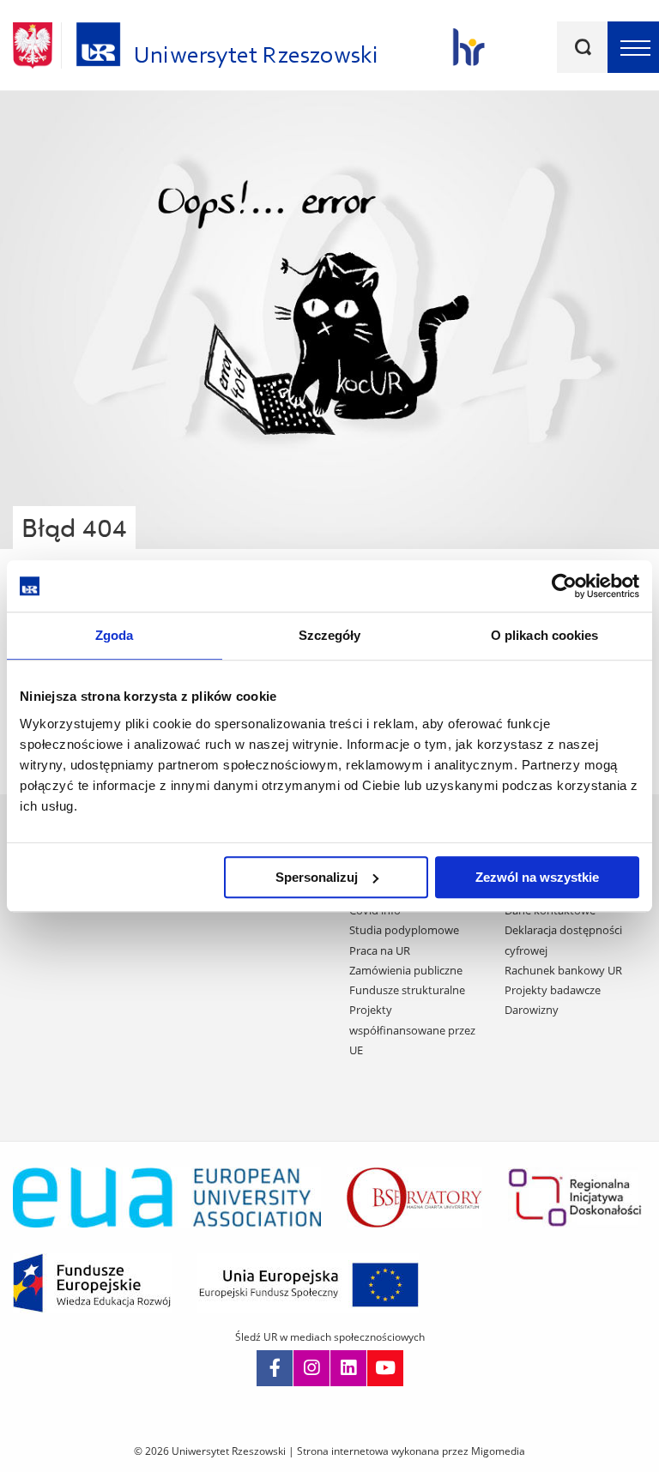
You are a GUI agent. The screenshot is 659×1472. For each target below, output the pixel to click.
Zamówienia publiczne (406, 970)
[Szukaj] (582, 47)
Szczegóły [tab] (330, 635)
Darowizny (532, 1009)
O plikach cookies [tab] (545, 635)
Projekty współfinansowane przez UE (412, 1030)
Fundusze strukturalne (407, 990)
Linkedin (348, 1368)
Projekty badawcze (553, 990)
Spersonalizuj (316, 877)
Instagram (311, 1368)
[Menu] (633, 47)
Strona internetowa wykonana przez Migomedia (411, 1451)
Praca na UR (379, 950)
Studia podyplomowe (404, 930)
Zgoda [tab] (114, 635)
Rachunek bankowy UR (563, 970)
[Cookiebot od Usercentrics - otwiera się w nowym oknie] (564, 586)
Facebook (275, 1368)
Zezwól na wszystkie (537, 877)
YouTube (385, 1368)
